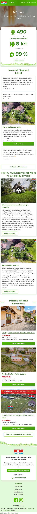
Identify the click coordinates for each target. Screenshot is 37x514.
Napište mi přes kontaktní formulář (18, 470)
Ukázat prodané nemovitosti (19, 38)
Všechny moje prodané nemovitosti (18, 434)
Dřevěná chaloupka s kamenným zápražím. (15, 206)
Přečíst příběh (18, 144)
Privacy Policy (31, 508)
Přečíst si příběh (9, 233)
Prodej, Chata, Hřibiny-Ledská (14, 374)
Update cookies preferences (9, 513)
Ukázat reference (19, 60)
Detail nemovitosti (18, 343)
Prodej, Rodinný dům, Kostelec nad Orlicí (18, 333)
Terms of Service (7, 510)
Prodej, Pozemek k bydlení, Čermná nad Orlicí (18, 416)
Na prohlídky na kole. (12, 127)
